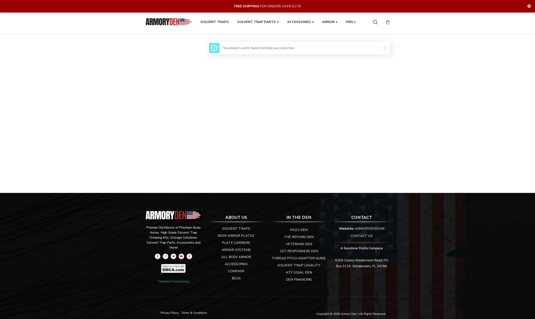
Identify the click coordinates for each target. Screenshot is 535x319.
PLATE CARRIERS (236, 243)
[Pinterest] (189, 256)
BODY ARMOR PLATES (236, 235)
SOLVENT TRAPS (236, 228)
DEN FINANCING (299, 279)
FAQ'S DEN (299, 230)
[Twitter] (173, 256)
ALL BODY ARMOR (236, 257)
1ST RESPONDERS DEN (299, 251)
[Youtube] (181, 256)
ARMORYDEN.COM (369, 228)
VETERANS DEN (299, 244)
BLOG (236, 278)
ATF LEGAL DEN (299, 272)
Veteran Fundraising (173, 281)
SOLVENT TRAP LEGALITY (299, 265)
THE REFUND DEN (299, 237)
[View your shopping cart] (388, 21)
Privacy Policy (170, 313)
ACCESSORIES (236, 264)
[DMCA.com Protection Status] (173, 266)
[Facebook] (157, 256)
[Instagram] (165, 256)
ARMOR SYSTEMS (236, 250)
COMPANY (236, 271)
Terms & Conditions (194, 313)
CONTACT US (362, 236)
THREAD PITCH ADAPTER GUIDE (299, 258)
